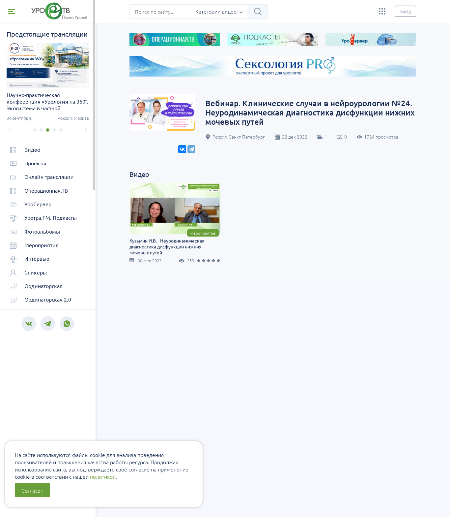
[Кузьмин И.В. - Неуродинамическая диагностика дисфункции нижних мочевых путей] (174, 208)
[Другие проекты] (382, 11)
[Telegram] (191, 149)
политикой (103, 476)
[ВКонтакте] (182, 149)
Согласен (32, 490)
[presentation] (10, 128)
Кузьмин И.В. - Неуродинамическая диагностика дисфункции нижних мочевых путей (167, 246)
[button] (34, 130)
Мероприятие (202, 233)
